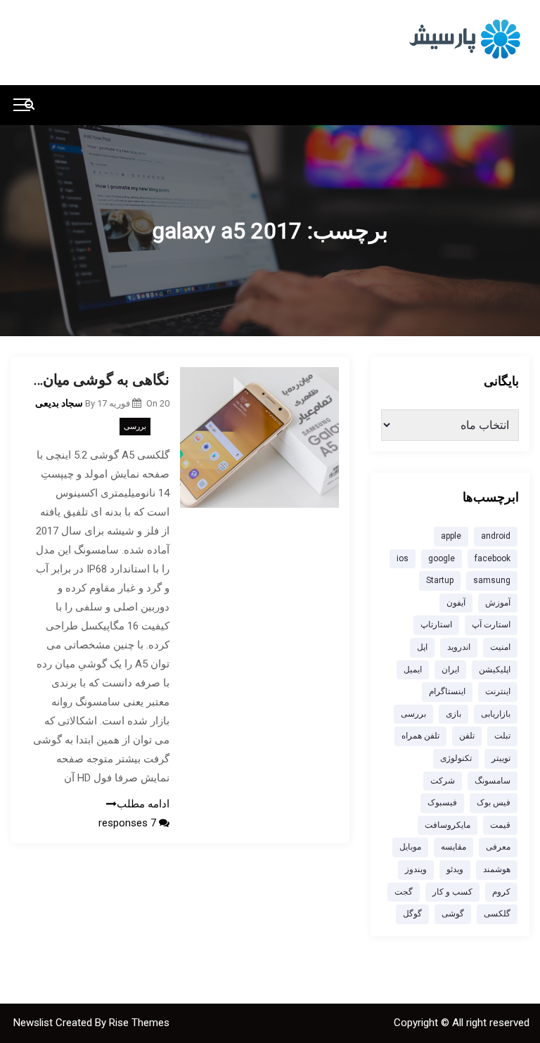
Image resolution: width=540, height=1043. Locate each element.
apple (451, 536)
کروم (501, 892)
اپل (422, 647)
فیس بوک (493, 802)
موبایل (410, 847)
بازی (453, 714)
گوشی (453, 914)
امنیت (500, 647)
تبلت (502, 736)
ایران (450, 669)
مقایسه (453, 847)
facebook (492, 558)
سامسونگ (492, 781)
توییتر (500, 758)
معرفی (498, 847)
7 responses (128, 823)
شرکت (442, 781)
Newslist (34, 1022)
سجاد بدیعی (59, 403)
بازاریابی (495, 714)
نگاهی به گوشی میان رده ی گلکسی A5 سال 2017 (100, 379)
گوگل (412, 914)
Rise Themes (139, 1022)
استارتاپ (436, 624)
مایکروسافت (447, 825)
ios (403, 558)
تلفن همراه (420, 736)
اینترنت (497, 691)
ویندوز (416, 869)
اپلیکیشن (494, 669)
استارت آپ (491, 624)
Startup (440, 580)
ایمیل (413, 669)
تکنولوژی (456, 758)
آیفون (455, 603)
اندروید (458, 647)
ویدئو (454, 869)
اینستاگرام (447, 691)
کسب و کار (452, 892)
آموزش (497, 603)
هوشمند (496, 869)
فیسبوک (442, 802)
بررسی (135, 426)
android (495, 536)
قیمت (500, 825)
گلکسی (497, 914)
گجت (403, 892)
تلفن (467, 736)
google (441, 558)
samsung (491, 580)
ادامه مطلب (143, 804)
